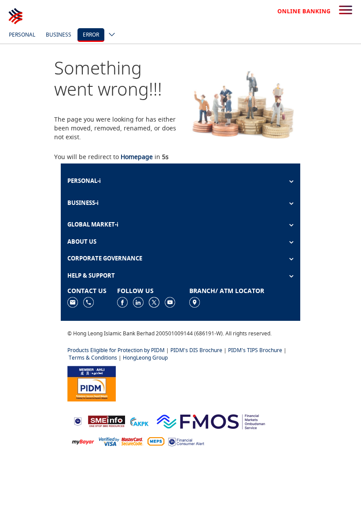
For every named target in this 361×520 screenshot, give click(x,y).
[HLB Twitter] (154, 302)
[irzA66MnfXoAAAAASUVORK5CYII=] (88, 302)
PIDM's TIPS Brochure (255, 350)
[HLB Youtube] (170, 302)
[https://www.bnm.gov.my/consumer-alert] (186, 441)
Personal (22, 34)
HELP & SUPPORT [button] (91, 275)
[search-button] (345, 10)
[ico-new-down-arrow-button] (109, 35)
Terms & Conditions (93, 357)
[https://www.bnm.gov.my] (78, 420)
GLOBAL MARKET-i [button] (92, 224)
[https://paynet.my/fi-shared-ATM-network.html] (156, 441)
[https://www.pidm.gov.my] (91, 383)
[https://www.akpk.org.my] (139, 420)
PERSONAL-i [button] (84, 181)
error (91, 34)
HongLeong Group (145, 357)
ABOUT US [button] (81, 241)
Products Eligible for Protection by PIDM (116, 350)
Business (58, 34)
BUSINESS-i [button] (83, 203)
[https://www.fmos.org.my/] (211, 420)
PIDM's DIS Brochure (196, 350)
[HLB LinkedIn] (138, 302)
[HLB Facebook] (122, 302)
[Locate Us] (194, 302)
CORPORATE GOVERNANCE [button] (104, 258)
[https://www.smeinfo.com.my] (106, 420)
